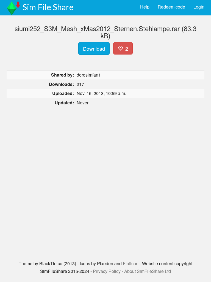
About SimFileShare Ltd (147, 271)
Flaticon (130, 263)
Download (94, 48)
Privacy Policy (107, 271)
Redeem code (171, 7)
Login (198, 7)
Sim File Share (48, 7)
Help (144, 7)
